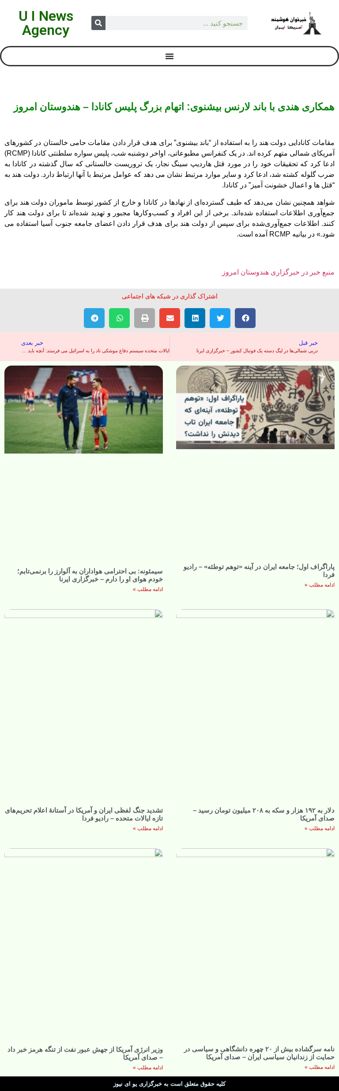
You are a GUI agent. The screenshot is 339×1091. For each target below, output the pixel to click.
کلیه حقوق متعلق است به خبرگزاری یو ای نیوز (169, 1083)
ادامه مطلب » (320, 585)
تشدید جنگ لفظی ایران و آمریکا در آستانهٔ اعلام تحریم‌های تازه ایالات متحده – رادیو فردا (84, 814)
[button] (245, 318)
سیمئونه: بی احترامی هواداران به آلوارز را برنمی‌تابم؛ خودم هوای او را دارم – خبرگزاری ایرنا (90, 575)
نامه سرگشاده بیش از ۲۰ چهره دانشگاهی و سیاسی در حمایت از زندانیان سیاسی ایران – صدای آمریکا (259, 1052)
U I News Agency (46, 23)
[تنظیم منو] (169, 56)
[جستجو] (98, 23)
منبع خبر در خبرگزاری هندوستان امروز (278, 272)
